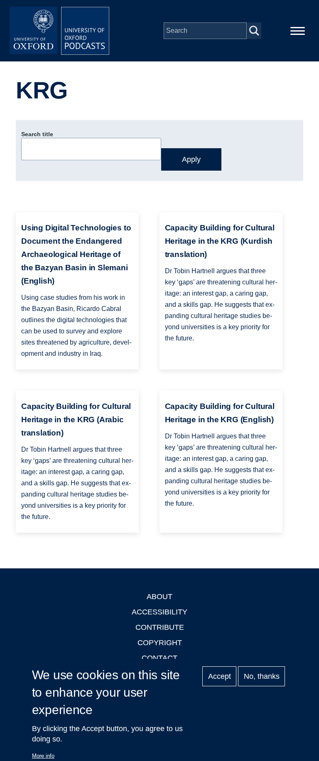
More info (43, 756)
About (159, 596)
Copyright (159, 643)
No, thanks (262, 676)
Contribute (159, 627)
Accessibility (159, 612)
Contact (159, 658)
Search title (37, 134)
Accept (219, 676)
